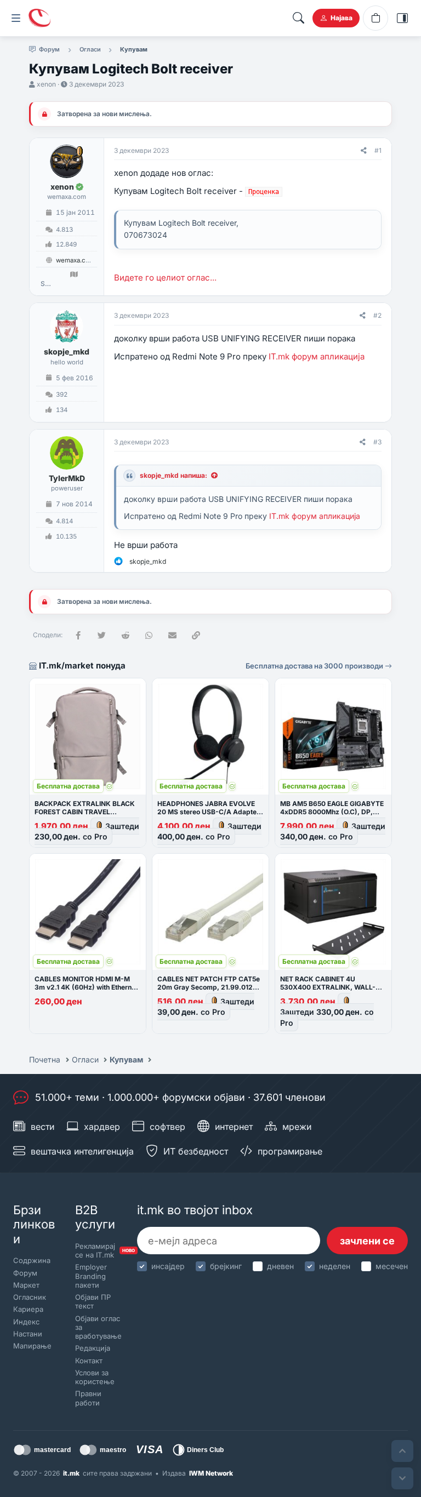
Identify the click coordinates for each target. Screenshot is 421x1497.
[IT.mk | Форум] (39, 18)
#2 (377, 315)
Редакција (92, 1348)
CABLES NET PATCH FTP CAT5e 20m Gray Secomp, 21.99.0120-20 (208, 987)
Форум (25, 1273)
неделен (334, 1266)
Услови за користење (95, 1377)
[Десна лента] (402, 18)
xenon (46, 84)
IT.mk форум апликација (317, 356)
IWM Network (211, 1473)
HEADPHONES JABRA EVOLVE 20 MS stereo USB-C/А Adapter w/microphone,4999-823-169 (208, 811)
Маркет (26, 1285)
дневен (280, 1266)
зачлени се (367, 1241)
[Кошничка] (375, 18)
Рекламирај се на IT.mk (96, 1250)
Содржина (31, 1260)
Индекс (26, 1321)
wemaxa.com (75, 260)
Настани (27, 1333)
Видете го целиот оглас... (165, 277)
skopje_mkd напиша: (173, 475)
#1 (378, 150)
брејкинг (226, 1266)
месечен (392, 1266)
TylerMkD (67, 478)
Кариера (28, 1309)
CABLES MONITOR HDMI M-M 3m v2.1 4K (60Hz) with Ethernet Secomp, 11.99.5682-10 (86, 987)
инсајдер (168, 1266)
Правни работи (88, 1398)
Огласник (29, 1297)
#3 (377, 442)
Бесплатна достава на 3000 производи (315, 665)
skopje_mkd (66, 351)
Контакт (89, 1360)
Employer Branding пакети (91, 1275)
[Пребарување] (298, 18)
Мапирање (32, 1345)
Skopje (45, 284)
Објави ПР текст (93, 1301)
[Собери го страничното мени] (16, 18)
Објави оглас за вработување (96, 1327)
